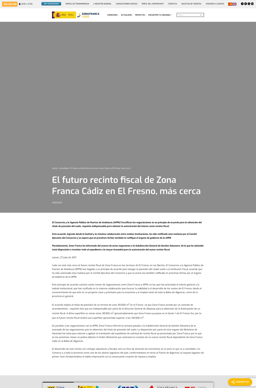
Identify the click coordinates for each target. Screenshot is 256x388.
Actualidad (64, 168)
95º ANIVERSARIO (51, 4)
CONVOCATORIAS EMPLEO (126, 4)
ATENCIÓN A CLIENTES (215, 4)
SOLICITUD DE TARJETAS (191, 4)
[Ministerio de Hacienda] (64, 14)
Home (54, 168)
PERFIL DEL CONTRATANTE (153, 4)
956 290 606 (10, 4)
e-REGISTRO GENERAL (102, 4)
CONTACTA (172, 4)
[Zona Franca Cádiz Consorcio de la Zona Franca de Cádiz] (88, 15)
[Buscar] (201, 15)
